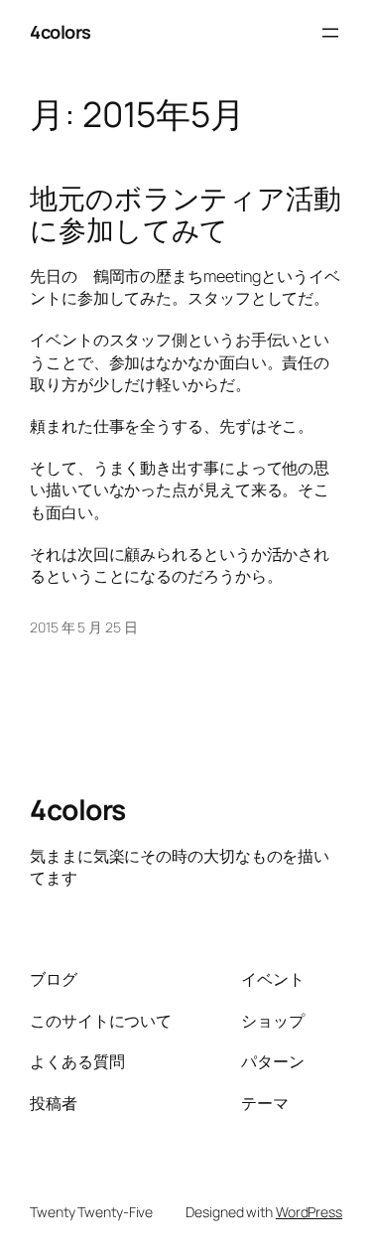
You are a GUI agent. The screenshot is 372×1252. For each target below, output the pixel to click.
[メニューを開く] (330, 33)
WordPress (309, 1211)
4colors (60, 32)
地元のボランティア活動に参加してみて (185, 214)
